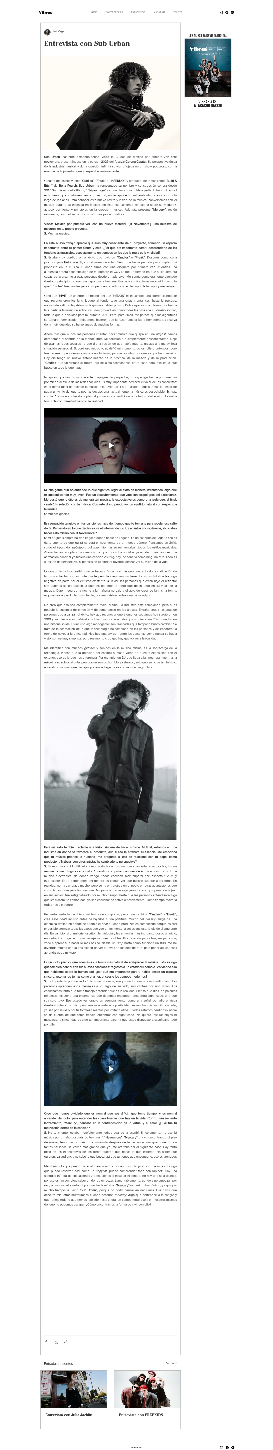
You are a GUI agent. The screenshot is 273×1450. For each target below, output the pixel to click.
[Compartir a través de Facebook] (46, 1342)
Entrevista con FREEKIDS (141, 1415)
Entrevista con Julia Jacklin (68, 1415)
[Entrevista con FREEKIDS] (147, 1389)
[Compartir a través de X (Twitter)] (56, 1342)
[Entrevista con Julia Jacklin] (74, 1389)
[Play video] (110, 445)
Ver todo (171, 1363)
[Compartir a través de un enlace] (66, 1342)
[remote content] (110, 1269)
